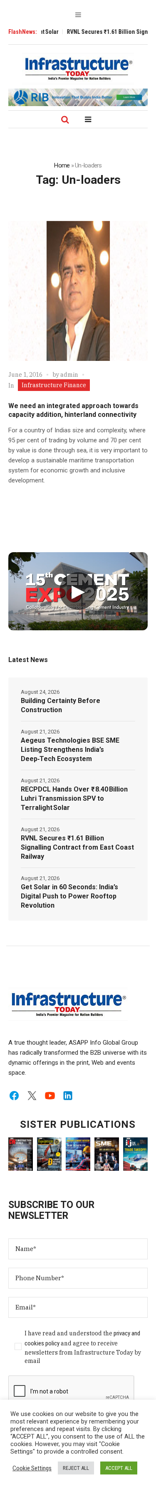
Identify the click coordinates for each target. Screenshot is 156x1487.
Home (61, 165)
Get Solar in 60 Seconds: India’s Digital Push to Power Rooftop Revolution (69, 896)
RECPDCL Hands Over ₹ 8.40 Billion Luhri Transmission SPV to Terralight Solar (74, 798)
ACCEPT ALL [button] (118, 1468)
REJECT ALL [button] (76, 1468)
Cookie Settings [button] (32, 1468)
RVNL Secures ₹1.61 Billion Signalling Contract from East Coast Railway (77, 847)
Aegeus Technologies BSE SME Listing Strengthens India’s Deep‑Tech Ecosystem (70, 749)
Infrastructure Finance (54, 385)
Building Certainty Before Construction (60, 705)
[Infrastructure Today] (78, 68)
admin (69, 374)
